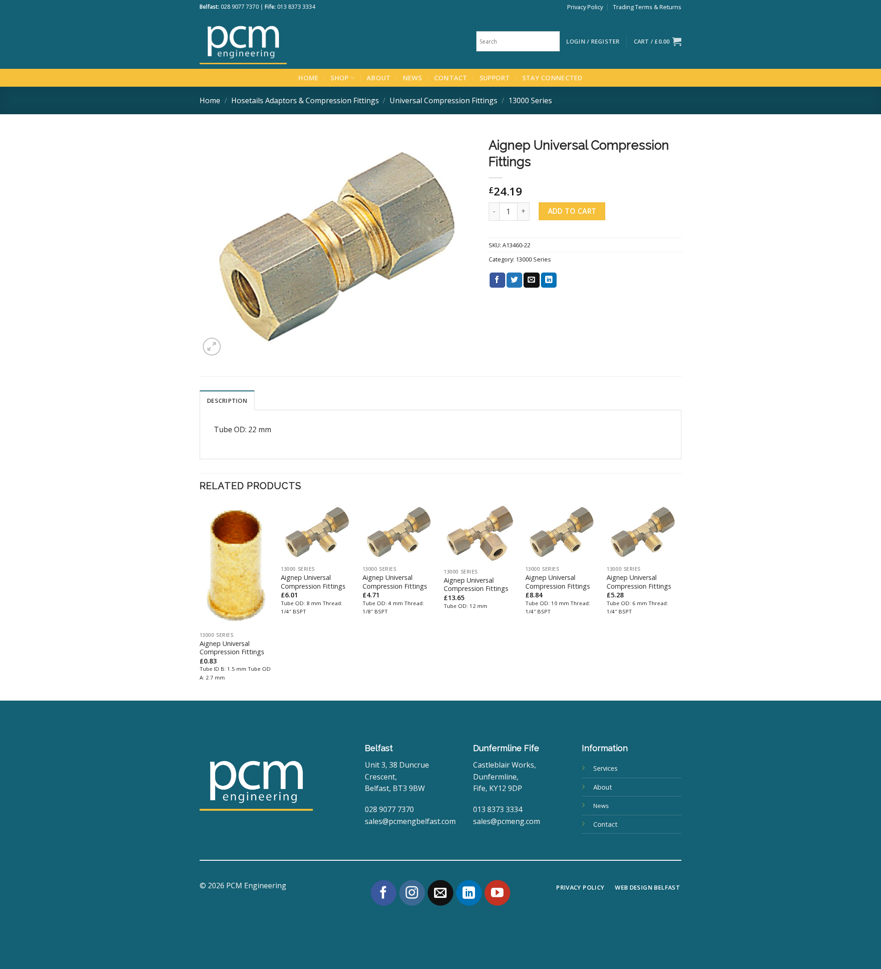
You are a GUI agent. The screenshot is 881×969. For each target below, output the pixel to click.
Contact (451, 77)
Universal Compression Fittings (443, 100)
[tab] (227, 400)
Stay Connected (552, 77)
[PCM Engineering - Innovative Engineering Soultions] (268, 41)
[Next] (679, 601)
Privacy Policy (585, 7)
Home (308, 77)
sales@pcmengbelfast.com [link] (410, 821)
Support (495, 77)
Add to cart (572, 211)
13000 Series (530, 100)
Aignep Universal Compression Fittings (232, 648)
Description (227, 400)
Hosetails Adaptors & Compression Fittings (305, 100)
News (412, 77)
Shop (339, 77)
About (378, 77)
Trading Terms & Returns (647, 7)
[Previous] (200, 601)
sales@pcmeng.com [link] (506, 821)
